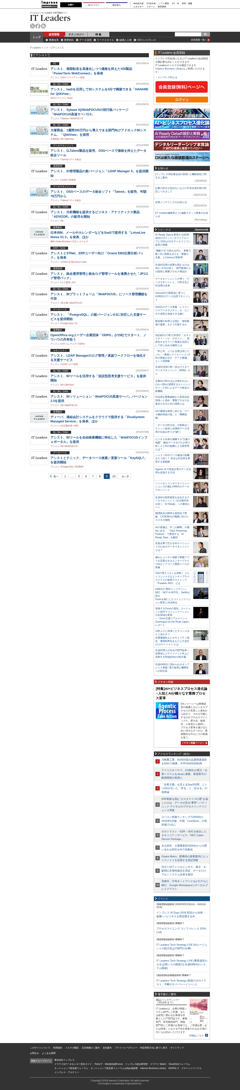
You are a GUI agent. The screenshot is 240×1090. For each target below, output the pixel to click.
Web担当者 (138, 3)
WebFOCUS (76, 118)
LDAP (64, 180)
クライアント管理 (76, 77)
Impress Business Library (169, 68)
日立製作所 (66, 425)
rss (43, 26)
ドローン (151, 7)
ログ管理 (65, 282)
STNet (64, 262)
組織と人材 (125, 39)
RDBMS (79, 466)
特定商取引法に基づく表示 (153, 1047)
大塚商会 (54, 139)
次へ (123, 477)
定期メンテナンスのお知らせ (171, 202)
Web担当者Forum (114, 1064)
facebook (37, 26)
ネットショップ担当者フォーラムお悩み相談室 (114, 1068)
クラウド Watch (158, 1064)
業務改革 (54, 39)
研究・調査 (187, 3)
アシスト (54, 77)
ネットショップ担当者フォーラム (71, 1068)
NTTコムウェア (69, 344)
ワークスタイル (105, 39)
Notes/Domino (63, 241)
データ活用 (85, 39)
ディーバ (54, 425)
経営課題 (54, 34)
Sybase (65, 118)
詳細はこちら (196, 1035)
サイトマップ (177, 1047)
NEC (76, 425)
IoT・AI (175, 3)
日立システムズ (80, 241)
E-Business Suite (78, 262)
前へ (53, 477)
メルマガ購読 (72, 1047)
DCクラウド (93, 5)
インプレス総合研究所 (136, 1064)
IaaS (70, 98)
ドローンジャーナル (191, 1068)
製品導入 (116, 5)
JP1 (74, 282)
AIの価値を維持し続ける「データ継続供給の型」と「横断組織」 (172, 414)
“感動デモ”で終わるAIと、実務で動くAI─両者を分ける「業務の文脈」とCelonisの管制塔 (173, 254)
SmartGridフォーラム (179, 1064)
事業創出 (69, 39)
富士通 (64, 303)
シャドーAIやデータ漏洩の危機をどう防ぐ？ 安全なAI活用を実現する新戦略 (172, 458)
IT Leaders (50, 17)
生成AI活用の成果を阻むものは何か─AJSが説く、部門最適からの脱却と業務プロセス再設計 (173, 268)
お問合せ (34, 1053)
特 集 (98, 34)
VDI (63, 77)
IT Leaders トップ (39, 47)
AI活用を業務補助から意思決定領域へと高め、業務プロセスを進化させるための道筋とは (172, 400)
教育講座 (162, 7)
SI (76, 323)
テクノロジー (76, 34)
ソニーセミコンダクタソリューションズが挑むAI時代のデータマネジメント (172, 486)
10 (114, 476)
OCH (53, 98)
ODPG (81, 344)
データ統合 (75, 159)
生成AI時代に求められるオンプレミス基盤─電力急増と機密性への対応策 (172, 668)
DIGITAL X (173, 1068)
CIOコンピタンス (146, 39)
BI (62, 139)
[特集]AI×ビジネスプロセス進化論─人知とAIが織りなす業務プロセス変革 (181, 693)
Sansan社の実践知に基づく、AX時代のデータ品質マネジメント (172, 296)
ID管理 (72, 180)
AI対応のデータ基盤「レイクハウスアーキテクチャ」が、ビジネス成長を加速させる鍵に (172, 310)
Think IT (98, 1064)
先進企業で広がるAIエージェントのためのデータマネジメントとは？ (172, 546)
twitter (32, 26)
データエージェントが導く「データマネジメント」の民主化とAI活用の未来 (172, 282)
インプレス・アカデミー (66, 1072)
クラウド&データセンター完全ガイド (73, 1064)
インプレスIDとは (167, 77)
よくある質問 (49, 1053)
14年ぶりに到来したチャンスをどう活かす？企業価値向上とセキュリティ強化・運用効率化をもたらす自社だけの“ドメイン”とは (172, 638)
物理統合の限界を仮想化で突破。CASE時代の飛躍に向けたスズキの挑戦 (172, 516)
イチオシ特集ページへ (192, 743)
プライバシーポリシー (126, 1047)
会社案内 (107, 1047)
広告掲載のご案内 (91, 1047)
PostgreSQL (67, 323)
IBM (52, 241)
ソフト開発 (164, 3)
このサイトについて (40, 1047)
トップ (36, 37)
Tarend (64, 159)
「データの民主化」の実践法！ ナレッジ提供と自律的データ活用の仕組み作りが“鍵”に (172, 428)
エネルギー (138, 7)
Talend (64, 200)
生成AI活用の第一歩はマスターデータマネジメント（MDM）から (172, 370)
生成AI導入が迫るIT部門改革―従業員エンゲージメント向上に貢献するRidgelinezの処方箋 (172, 653)
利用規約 (57, 1047)
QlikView (69, 139)
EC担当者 (151, 3)
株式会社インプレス (64, 1060)
